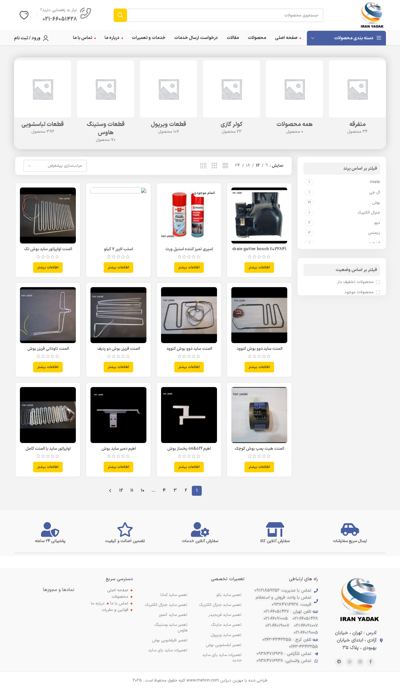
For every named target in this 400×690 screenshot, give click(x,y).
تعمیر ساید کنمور (173, 615)
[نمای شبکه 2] (225, 166)
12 (121, 491)
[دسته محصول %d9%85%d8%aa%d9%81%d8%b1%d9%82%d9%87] (357, 99)
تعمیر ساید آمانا (173, 595)
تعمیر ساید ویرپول (226, 635)
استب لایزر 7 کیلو (118, 249)
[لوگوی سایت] (372, 15)
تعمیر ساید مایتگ (226, 625)
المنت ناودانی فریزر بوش (48, 349)
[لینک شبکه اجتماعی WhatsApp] (349, 662)
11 (131, 491)
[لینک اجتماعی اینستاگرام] (360, 662)
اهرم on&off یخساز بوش (189, 449)
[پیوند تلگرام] (339, 662)
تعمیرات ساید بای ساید (167, 650)
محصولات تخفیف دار (355, 282)
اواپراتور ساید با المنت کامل (48, 449)
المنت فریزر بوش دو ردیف (118, 349)
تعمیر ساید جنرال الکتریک (166, 605)
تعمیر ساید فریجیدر (225, 615)
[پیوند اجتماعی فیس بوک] (370, 662)
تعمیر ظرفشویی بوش (169, 640)
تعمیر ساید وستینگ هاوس (170, 627)
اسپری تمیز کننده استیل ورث (189, 249)
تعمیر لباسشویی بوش (224, 645)
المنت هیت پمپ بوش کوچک (259, 449)
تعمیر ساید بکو (229, 595)
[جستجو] (120, 15)
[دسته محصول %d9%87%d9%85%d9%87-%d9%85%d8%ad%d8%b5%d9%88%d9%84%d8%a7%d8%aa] (294, 99)
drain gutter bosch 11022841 (259, 249)
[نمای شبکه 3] (214, 166)
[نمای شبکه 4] (203, 166)
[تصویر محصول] (259, 215)
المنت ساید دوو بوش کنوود (259, 349)
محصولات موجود (359, 292)
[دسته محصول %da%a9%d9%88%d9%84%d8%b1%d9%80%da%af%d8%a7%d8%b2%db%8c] (231, 99)
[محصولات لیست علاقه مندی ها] (24, 15)
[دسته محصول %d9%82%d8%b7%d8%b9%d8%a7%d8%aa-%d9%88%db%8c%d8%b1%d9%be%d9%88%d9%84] (168, 99)
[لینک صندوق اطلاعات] (66, 15)
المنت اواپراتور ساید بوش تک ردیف (48, 252)
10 (142, 491)
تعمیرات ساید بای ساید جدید (222, 657)
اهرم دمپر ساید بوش (118, 449)
